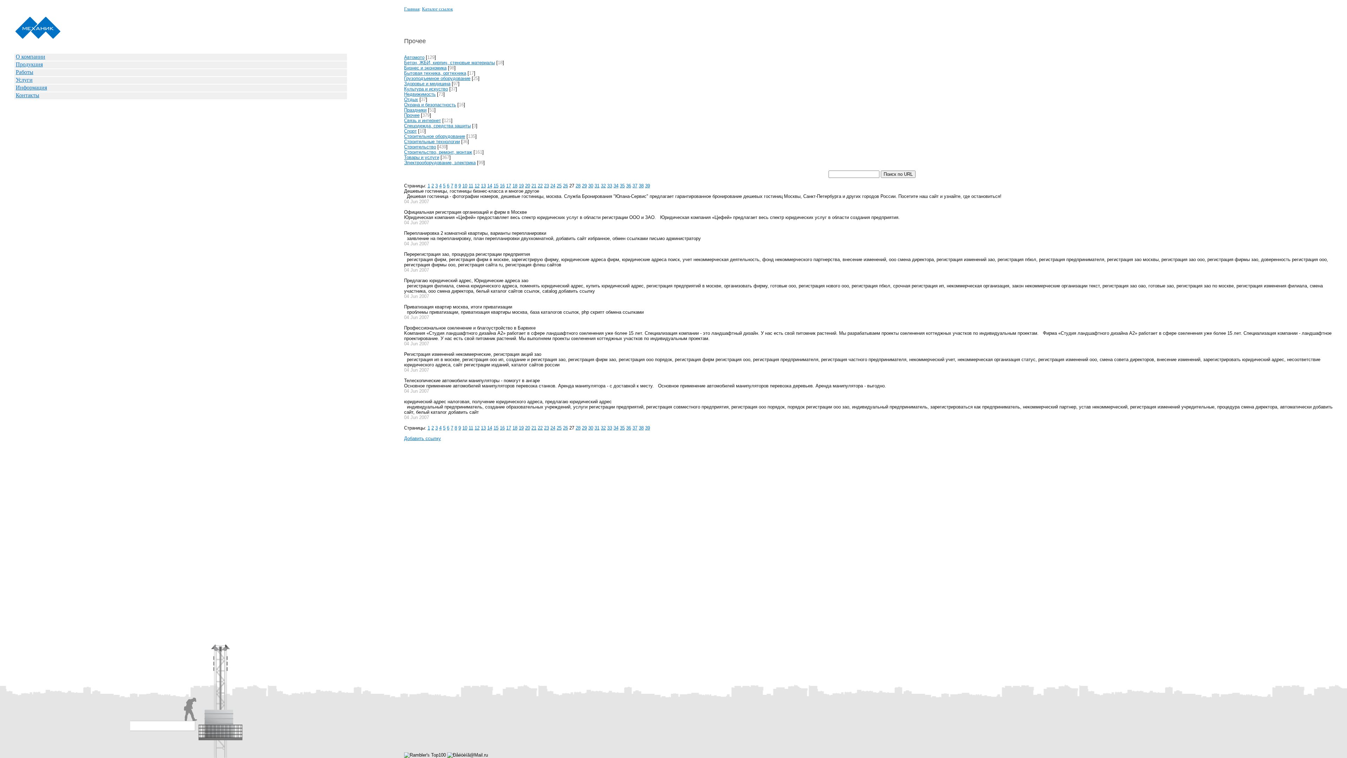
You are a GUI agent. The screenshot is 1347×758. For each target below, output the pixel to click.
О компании (30, 57)
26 (565, 185)
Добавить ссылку (422, 438)
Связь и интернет (422, 120)
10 (464, 185)
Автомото (414, 57)
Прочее (412, 115)
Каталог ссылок (437, 9)
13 (483, 185)
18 (514, 185)
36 (628, 185)
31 (597, 185)
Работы (24, 72)
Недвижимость (420, 94)
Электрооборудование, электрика (440, 162)
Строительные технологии (432, 141)
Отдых (411, 99)
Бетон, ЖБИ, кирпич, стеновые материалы (449, 62)
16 (502, 185)
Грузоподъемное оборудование (437, 78)
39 (647, 185)
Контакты (27, 95)
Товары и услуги (421, 157)
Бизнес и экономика (425, 68)
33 (609, 185)
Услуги (24, 80)
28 (578, 185)
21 (533, 185)
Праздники (415, 110)
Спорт (410, 131)
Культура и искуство (426, 89)
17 (508, 185)
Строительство (420, 146)
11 (471, 185)
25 (559, 185)
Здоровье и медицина (427, 83)
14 (489, 185)
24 (552, 185)
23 (546, 185)
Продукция (29, 64)
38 (641, 185)
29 (584, 185)
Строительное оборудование (434, 136)
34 (616, 185)
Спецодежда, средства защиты (437, 125)
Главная (412, 9)
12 (477, 185)
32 (603, 185)
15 (496, 185)
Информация (31, 88)
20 (527, 185)
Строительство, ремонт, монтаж (438, 152)
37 (634, 185)
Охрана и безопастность (430, 104)
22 (540, 185)
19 (521, 185)
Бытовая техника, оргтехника (435, 73)
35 (622, 185)
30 (590, 185)
